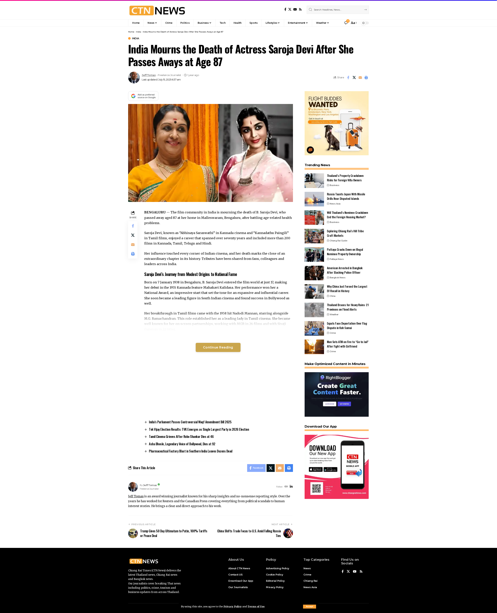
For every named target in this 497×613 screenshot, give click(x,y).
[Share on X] (354, 77)
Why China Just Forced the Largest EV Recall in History (347, 288)
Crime (333, 333)
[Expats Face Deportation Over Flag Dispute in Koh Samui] (314, 328)
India (138, 32)
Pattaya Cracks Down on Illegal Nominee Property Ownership (345, 251)
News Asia (335, 203)
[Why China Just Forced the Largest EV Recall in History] (314, 291)
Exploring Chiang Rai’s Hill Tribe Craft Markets (345, 233)
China (332, 296)
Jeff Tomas (149, 75)
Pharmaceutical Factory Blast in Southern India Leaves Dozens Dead (190, 451)
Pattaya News (337, 259)
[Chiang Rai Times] (157, 10)
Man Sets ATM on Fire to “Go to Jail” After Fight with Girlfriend (347, 344)
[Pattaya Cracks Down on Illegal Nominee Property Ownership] (314, 254)
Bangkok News (337, 277)
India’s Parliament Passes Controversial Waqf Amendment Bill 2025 (190, 421)
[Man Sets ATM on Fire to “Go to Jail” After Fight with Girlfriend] (314, 347)
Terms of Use (256, 606)
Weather (334, 314)
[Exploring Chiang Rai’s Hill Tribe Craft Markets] (314, 236)
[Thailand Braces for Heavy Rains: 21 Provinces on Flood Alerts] (314, 310)
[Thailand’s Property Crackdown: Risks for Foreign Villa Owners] (314, 180)
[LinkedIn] (291, 487)
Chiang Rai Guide (338, 240)
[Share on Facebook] (348, 77)
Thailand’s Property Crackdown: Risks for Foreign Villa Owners (345, 177)
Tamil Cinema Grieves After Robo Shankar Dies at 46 (181, 436)
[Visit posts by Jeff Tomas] (134, 77)
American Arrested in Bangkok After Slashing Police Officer (344, 270)
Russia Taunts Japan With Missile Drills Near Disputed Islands (346, 196)
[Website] (286, 487)
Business (334, 185)
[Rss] (300, 9)
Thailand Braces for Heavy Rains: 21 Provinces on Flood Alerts (348, 307)
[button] (309, 607)
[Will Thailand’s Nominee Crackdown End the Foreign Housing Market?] (314, 217)
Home (131, 32)
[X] (289, 9)
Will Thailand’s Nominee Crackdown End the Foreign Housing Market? (347, 214)
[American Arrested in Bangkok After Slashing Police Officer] (314, 273)
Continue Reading (218, 347)
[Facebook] (285, 9)
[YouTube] (295, 9)
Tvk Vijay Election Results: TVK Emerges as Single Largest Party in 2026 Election (199, 429)
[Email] (360, 77)
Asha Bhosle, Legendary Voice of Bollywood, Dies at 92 (182, 443)
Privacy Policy (232, 606)
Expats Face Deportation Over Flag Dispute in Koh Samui (347, 325)
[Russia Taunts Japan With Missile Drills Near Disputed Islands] (314, 199)
